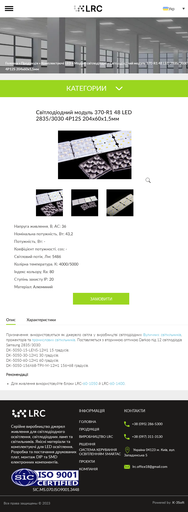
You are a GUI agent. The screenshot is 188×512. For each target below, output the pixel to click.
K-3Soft (178, 502)
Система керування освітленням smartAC (100, 452)
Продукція (29, 63)
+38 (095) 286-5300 (147, 424)
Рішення (87, 444)
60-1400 (117, 384)
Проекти (87, 461)
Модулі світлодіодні (90, 63)
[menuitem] (175, 9)
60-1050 (90, 384)
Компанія (88, 469)
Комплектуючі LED (56, 63)
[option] (94, 155)
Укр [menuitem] (171, 8)
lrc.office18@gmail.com (149, 467)
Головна (11, 63)
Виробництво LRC (96, 437)
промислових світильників (53, 340)
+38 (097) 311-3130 (147, 437)
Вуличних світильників (162, 335)
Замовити (101, 299)
